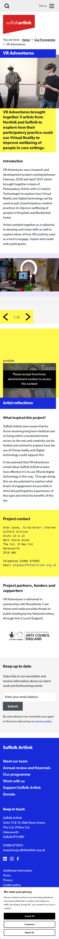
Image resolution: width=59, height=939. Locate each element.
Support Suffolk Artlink (22, 787)
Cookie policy (12, 885)
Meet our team (15, 761)
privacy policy (44, 721)
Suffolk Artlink (18, 747)
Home (26, 40)
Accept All (29, 916)
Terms (7, 875)
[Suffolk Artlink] (19, 24)
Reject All (29, 932)
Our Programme (44, 40)
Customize (30, 924)
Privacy (8, 880)
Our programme (16, 774)
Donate (9, 794)
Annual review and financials (27, 767)
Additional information (17, 870)
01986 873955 (13, 845)
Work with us (14, 781)
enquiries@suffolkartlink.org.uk (24, 850)
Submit (13, 706)
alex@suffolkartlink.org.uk (34, 565)
